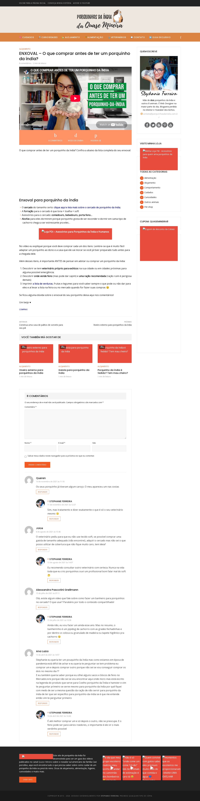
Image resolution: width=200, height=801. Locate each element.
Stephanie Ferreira (60, 501)
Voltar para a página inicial (32, 3)
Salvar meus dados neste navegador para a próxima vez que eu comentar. (61, 455)
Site (94, 443)
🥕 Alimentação (93, 37)
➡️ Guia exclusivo (160, 37)
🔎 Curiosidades (47, 37)
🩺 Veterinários (117, 37)
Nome (28, 443)
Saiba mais (27, 779)
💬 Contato (137, 37)
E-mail (61, 443)
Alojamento (24, 49)
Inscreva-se (96, 140)
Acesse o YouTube (81, 3)
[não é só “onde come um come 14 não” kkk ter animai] (132, 768)
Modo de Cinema (75, 140)
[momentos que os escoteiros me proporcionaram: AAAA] (171, 768)
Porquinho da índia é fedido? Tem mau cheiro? (113, 372)
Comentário (30, 407)
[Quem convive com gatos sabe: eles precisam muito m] (151, 768)
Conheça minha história (59, 3)
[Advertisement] (75, 176)
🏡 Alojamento (71, 37)
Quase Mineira (45, 761)
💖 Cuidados (26, 37)
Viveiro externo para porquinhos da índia (31, 372)
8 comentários (25, 63)
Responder (42, 492)
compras (23, 309)
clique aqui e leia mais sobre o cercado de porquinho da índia (87, 207)
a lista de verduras (43, 283)
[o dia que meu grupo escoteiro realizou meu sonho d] (112, 768)
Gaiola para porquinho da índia (73, 372)
